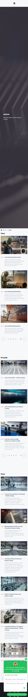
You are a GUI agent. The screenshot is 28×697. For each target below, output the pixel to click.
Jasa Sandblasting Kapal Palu (12, 326)
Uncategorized (20, 511)
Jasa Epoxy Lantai (21, 479)
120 (21, 339)
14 (21, 455)
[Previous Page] (3, 339)
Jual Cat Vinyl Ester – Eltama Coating (15, 377)
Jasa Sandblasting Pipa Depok (13, 257)
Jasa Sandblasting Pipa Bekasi (13, 291)
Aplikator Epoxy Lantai (11, 479)
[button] (14, 3)
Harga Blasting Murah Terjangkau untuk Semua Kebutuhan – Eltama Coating (14, 628)
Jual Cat (22, 579)
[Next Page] (24, 339)
